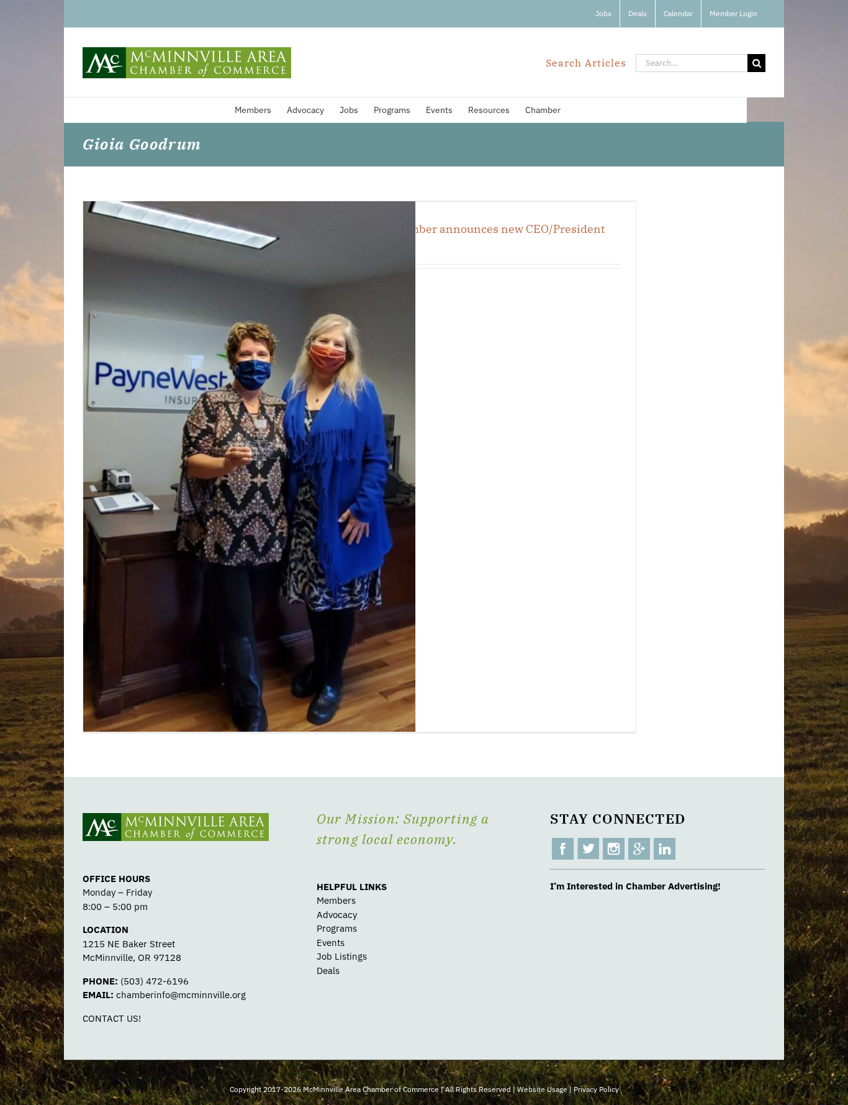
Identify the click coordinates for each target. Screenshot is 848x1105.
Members (336, 900)
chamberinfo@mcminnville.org (181, 995)
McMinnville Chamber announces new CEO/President (462, 229)
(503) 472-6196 (154, 981)
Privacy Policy (596, 1089)
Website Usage (542, 1089)
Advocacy (337, 915)
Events (331, 942)
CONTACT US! (112, 1018)
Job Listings (342, 956)
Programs (337, 928)
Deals (328, 970)
